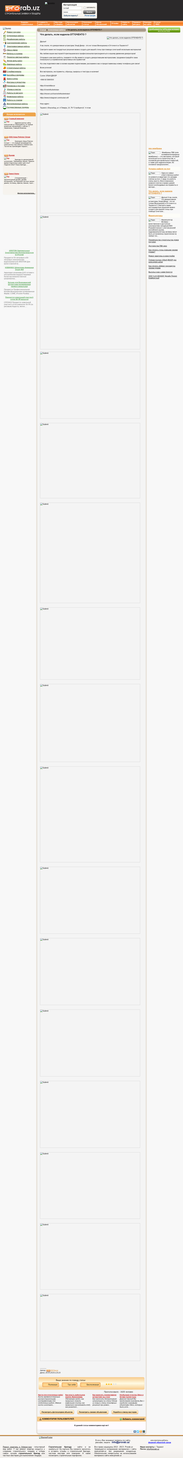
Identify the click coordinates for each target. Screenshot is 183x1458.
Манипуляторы (156, 216)
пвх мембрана (155, 148)
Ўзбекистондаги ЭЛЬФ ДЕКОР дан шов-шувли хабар (162, 261)
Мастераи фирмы (59, 23)
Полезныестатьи (87, 23)
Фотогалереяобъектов (72, 23)
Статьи (43, 30)
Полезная (52, 1384)
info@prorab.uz (153, 1449)
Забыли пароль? (71, 16)
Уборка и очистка (14, 89)
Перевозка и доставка (16, 86)
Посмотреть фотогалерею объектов (57, 1412)
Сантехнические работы (17, 43)
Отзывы (115, 23)
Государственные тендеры (18, 107)
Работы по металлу (15, 93)
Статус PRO (158, 23)
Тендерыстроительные (27, 23)
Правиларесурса (137, 23)
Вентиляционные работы (17, 104)
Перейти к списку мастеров (125, 1412)
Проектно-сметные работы (18, 57)
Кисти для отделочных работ (50, 1395)
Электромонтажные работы (18, 46)
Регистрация (90, 16)
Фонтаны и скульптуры (16, 82)
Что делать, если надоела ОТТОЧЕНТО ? (160, 192)
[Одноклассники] (140, 1431)
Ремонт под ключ (14, 32)
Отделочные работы (15, 36)
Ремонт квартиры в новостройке (162, 256)
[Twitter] (137, 1431)
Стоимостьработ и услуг (44, 23)
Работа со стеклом (14, 100)
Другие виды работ (14, 61)
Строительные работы (16, 68)
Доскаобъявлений (101, 23)
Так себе (72, 1384)
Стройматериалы (14, 72)
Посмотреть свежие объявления (93, 1412)
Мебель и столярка (14, 54)
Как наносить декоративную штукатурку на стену (104, 1396)
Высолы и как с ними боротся (160, 272)
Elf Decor (54, 1370)
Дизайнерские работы (16, 39)
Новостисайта (125, 23)
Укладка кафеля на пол (159, 169)
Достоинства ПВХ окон (158, 246)
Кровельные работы (15, 97)
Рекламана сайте (147, 23)
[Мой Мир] (143, 1431)
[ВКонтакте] (134, 1431)
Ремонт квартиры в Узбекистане (17, 1447)
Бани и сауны (12, 79)
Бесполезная (92, 1384)
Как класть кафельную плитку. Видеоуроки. (75, 1396)
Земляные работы (14, 64)
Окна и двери (12, 50)
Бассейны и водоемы (15, 75)
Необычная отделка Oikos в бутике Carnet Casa (131, 1396)
